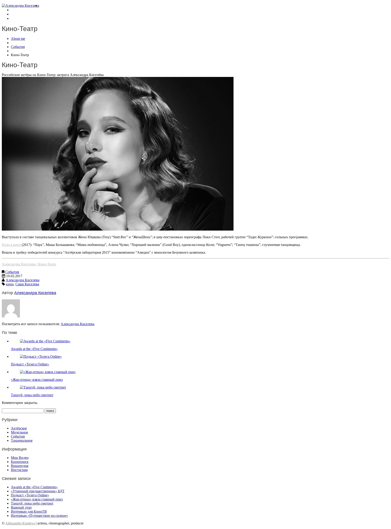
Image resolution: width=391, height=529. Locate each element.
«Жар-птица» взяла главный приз (37, 379)
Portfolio (17, 10)
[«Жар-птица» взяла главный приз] (47, 372)
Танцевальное (22, 440)
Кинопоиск (20, 462)
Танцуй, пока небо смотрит (32, 395)
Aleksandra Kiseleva (20, 523)
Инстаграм (19, 470)
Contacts (16, 18)
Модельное (19, 432)
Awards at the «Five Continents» (34, 349)
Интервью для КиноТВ (29, 511)
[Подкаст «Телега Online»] (41, 356)
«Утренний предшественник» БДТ (37, 491)
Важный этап (21, 507)
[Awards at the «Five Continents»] (45, 341)
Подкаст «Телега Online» (30, 364)
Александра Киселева (22, 280)
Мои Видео (20, 458)
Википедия (19, 466)
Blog (14, 14)
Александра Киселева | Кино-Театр (29, 264)
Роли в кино (11, 245)
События (18, 47)
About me (45, 5)
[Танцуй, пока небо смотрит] (43, 387)
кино (10, 284)
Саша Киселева (27, 284)
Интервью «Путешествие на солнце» (39, 515)
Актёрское (19, 428)
